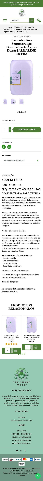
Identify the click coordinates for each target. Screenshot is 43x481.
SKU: (8, 120)
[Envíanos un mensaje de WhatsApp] (38, 476)
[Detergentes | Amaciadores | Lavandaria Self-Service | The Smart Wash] (21, 12)
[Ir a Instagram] (21, 451)
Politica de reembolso (21, 443)
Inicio (10, 27)
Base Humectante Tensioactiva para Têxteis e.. (11, 338)
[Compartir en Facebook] (4, 147)
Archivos (6, 155)
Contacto (21, 417)
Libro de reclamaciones (21, 437)
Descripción (8, 175)
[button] (19, 354)
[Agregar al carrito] (16, 350)
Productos (18, 27)
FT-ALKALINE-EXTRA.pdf (14, 160)
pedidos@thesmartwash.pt (21, 420)
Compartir (7, 142)
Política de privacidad (21, 440)
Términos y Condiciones (21, 434)
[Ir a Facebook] (17, 451)
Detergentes (30, 27)
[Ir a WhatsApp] (25, 451)
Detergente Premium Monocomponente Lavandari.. (32, 338)
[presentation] (4, 77)
